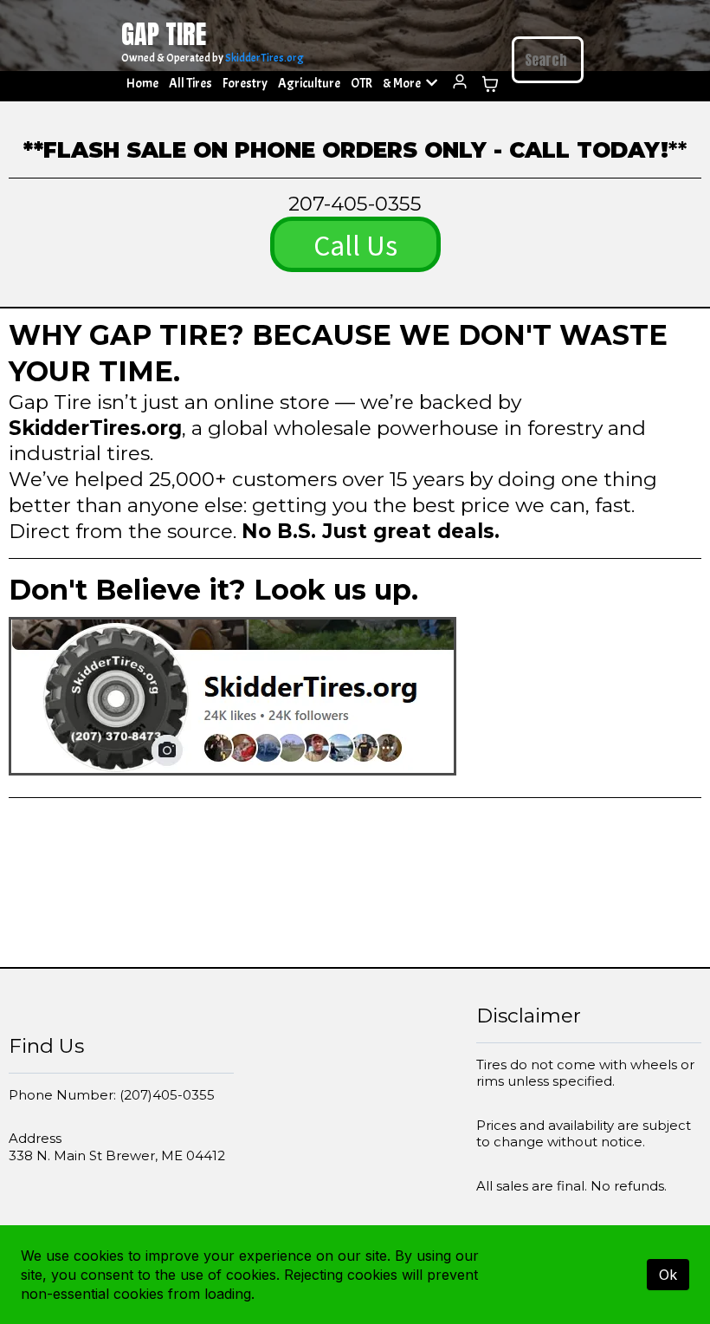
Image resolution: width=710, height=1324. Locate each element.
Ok (668, 1274)
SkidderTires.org (264, 58)
